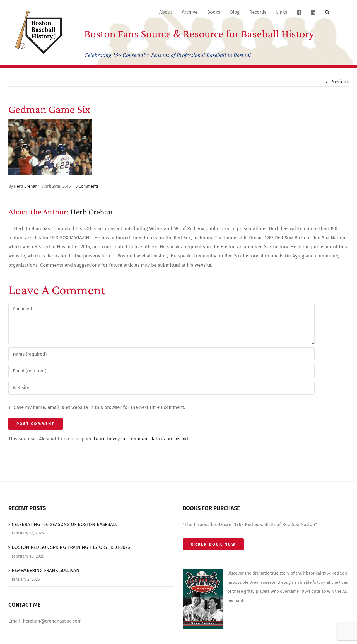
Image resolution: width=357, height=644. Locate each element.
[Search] (327, 12)
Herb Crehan (26, 186)
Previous (339, 82)
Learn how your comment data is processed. (141, 439)
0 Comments (87, 186)
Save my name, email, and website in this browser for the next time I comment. (99, 407)
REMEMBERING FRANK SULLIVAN (45, 570)
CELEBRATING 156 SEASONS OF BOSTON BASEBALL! (65, 524)
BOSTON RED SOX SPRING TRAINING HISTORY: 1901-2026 (71, 547)
